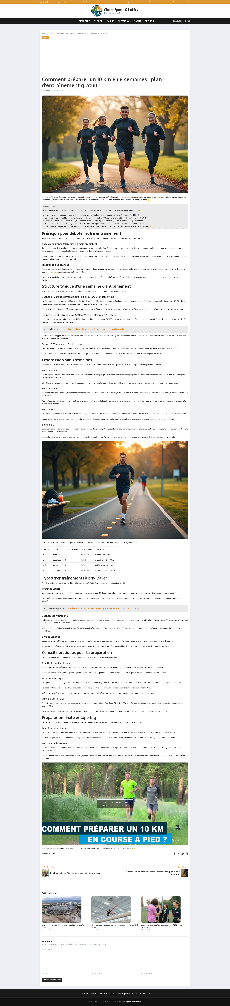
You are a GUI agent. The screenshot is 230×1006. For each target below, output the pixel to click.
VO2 (104, 309)
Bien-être (84, 21)
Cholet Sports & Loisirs (121, 9)
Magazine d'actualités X (133, 1002)
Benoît (47, 91)
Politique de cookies (127, 993)
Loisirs (110, 21)
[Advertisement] (115, 57)
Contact (94, 993)
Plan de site (145, 993)
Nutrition (124, 21)
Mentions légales (108, 993)
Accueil (44, 34)
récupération (53, 272)
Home (85, 993)
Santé (137, 21)
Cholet (98, 21)
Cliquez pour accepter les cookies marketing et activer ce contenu (115, 803)
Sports (149, 21)
